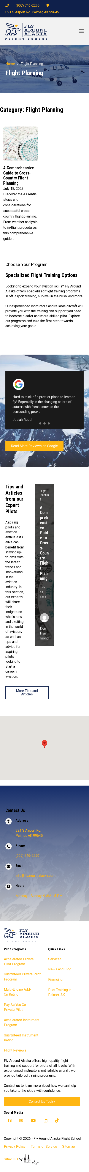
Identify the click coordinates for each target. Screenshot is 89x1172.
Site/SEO (11, 1159)
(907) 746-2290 (28, 5)
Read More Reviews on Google (34, 446)
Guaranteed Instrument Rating (21, 1037)
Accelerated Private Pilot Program (19, 961)
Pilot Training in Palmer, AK (59, 992)
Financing (55, 979)
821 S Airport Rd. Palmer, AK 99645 (32, 12)
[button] (44, 744)
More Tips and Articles (27, 692)
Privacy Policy (14, 1146)
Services (55, 959)
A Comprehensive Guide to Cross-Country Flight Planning (18, 175)
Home (10, 64)
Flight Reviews (15, 1050)
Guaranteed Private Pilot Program (22, 976)
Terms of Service (44, 1146)
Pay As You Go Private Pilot (15, 1007)
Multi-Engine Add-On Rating (17, 991)
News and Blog (59, 969)
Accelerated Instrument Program (21, 1022)
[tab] (40, 423)
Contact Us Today (42, 1101)
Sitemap (68, 1146)
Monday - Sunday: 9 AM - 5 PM (39, 896)
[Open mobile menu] (81, 31)
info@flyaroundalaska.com (36, 876)
